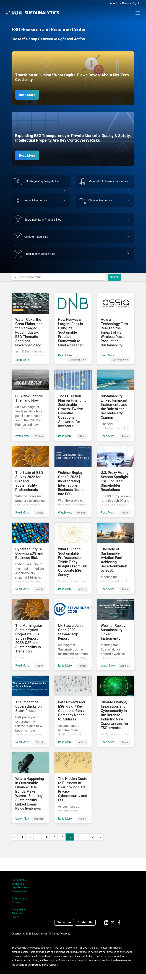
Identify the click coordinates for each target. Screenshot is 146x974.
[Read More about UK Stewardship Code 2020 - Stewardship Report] (73, 634)
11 (21, 837)
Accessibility (18, 909)
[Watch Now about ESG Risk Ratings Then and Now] (30, 405)
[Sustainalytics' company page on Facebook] (119, 922)
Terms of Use (19, 891)
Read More (27, 95)
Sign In (136, 3)
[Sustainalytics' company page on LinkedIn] (106, 922)
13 (37, 837)
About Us (115, 3)
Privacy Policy (19, 880)
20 (93, 837)
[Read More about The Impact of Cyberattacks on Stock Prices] (30, 711)
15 (53, 837)
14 (45, 837)
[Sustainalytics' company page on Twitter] (113, 922)
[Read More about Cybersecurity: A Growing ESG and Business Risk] (30, 558)
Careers (126, 3)
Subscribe (64, 922)
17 (69, 837)
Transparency (19, 898)
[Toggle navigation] (137, 13)
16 (61, 837)
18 (77, 837)
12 (29, 837)
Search (114, 277)
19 (85, 837)
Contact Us (85, 922)
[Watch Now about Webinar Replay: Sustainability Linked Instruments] (115, 634)
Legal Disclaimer (21, 887)
